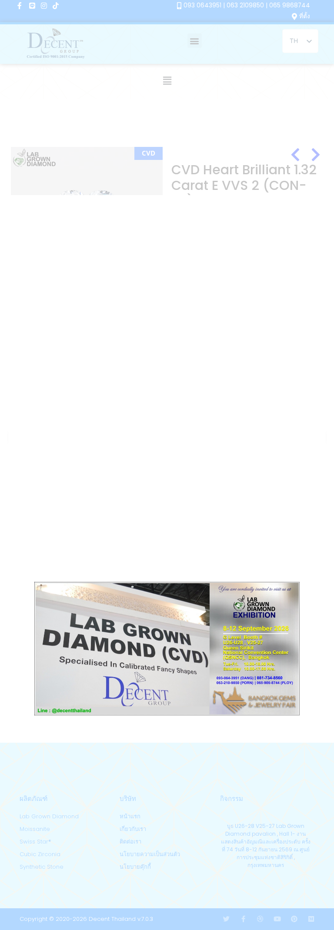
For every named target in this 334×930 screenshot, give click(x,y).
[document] (167, 465)
